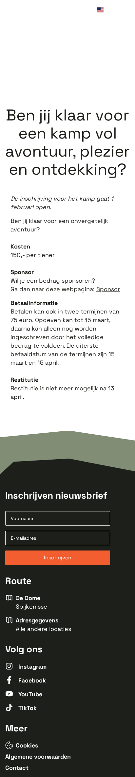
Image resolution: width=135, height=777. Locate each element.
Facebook (32, 680)
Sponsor (108, 289)
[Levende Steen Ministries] (29, 10)
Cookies (27, 745)
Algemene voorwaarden (38, 756)
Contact (17, 767)
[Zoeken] (113, 10)
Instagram (32, 666)
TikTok (27, 708)
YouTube (30, 694)
